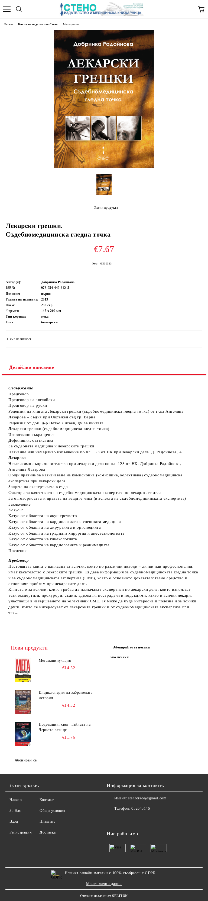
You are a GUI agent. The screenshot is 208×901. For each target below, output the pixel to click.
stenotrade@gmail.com (147, 798)
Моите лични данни (104, 884)
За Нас (15, 811)
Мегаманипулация (55, 660)
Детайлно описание (31, 367)
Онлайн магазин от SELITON (104, 896)
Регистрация (20, 832)
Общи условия (52, 811)
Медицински (71, 24)
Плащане (47, 821)
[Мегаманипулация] (23, 670)
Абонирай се (26, 760)
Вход (13, 821)
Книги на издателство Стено (38, 24)
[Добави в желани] (195, 340)
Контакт (47, 800)
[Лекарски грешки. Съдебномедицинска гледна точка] (104, 167)
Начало (8, 24)
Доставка (48, 832)
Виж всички (119, 657)
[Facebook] (113, 819)
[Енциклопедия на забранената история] (23, 702)
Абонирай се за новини (131, 647)
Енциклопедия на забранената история (65, 695)
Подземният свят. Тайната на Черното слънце (64, 727)
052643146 (140, 808)
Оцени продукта (106, 207)
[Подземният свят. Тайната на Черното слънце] (23, 734)
